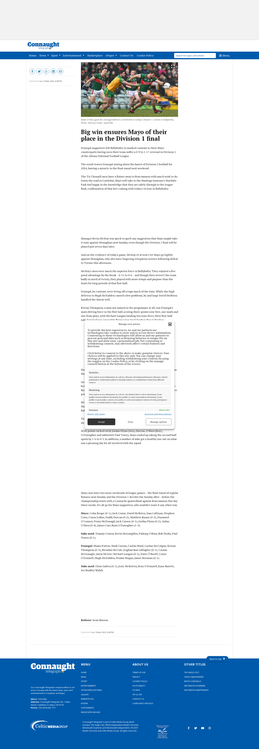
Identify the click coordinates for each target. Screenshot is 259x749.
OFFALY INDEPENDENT (194, 677)
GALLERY (85, 694)
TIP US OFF (137, 694)
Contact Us (127, 55)
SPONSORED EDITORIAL (91, 690)
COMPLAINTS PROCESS (142, 703)
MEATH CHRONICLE (192, 681)
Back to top (215, 658)
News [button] (43, 55)
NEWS (83, 677)
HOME (83, 672)
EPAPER (84, 703)
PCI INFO (136, 690)
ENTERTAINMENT (88, 685)
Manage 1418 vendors (96, 414)
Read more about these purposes (158, 414)
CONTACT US (138, 699)
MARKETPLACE (87, 699)
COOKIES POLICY (139, 681)
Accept (101, 421)
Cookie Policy (146, 55)
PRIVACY (136, 677)
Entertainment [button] (72, 55)
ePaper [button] (110, 55)
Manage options (158, 421)
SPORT (84, 681)
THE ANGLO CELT (191, 672)
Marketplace (95, 55)
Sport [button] (54, 55)
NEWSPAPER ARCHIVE (90, 712)
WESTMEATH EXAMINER (194, 685)
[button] (169, 323)
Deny (130, 421)
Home (33, 55)
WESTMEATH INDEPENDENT (196, 690)
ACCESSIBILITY (138, 685)
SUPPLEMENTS (87, 707)
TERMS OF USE (139, 672)
